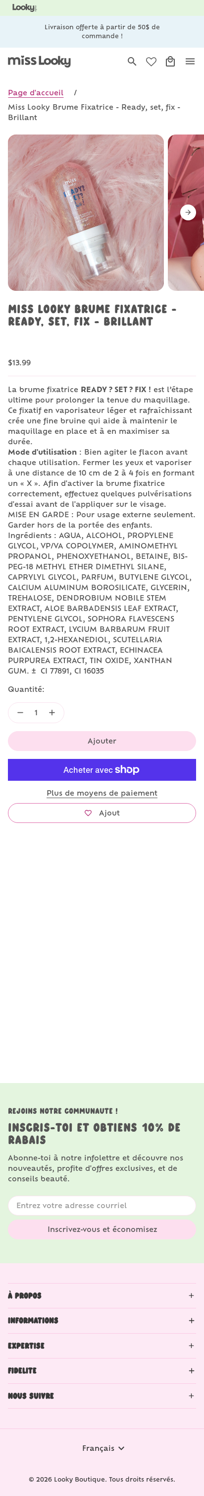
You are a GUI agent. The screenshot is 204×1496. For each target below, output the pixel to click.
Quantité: (26, 689)
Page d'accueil (35, 92)
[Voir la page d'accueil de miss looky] (39, 62)
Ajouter (102, 741)
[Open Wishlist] (151, 62)
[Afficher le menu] (190, 62)
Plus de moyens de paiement (102, 793)
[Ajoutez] (52, 713)
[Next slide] (188, 212)
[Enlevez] (20, 713)
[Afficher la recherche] (132, 62)
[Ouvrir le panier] (170, 62)
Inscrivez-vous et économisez (102, 1229)
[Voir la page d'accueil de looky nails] (26, 8)
